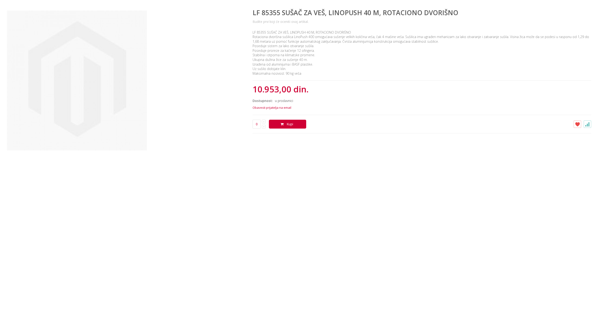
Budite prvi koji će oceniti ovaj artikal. (281, 21)
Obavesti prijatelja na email (272, 107)
